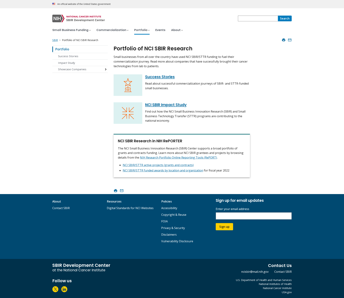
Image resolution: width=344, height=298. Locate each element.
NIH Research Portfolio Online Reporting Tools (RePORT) (178, 157)
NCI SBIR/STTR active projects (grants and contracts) (158, 165)
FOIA (164, 221)
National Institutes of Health (275, 284)
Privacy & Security (173, 228)
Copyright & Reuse (173, 215)
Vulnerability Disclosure (177, 241)
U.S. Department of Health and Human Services (264, 280)
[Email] (290, 40)
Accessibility (169, 208)
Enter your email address (232, 209)
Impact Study (66, 63)
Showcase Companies (72, 69)
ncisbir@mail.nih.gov (255, 272)
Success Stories (68, 56)
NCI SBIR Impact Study (166, 104)
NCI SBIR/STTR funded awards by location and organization (163, 170)
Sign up (224, 227)
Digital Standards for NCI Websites (130, 208)
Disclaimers (169, 235)
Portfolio (62, 49)
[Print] (284, 40)
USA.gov (287, 292)
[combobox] (258, 18)
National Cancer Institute (277, 288)
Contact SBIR (61, 208)
